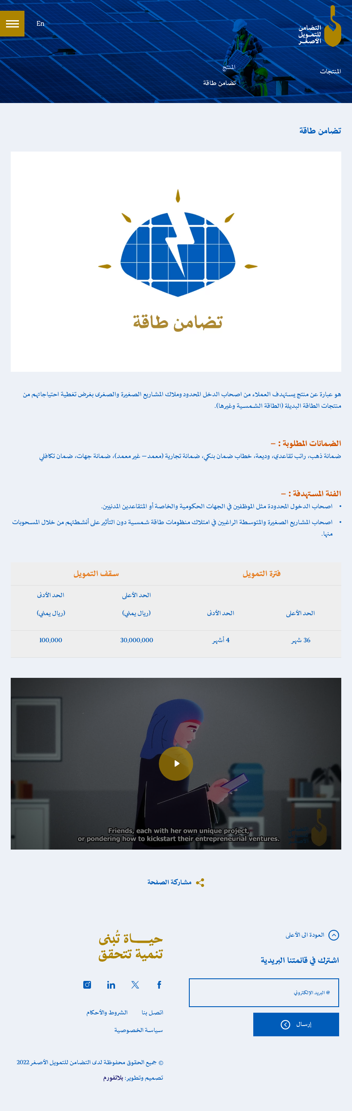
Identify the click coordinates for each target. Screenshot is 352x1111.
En (40, 24)
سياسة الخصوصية (139, 1030)
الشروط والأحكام (107, 1013)
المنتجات (330, 71)
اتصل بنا (152, 1013)
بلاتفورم (113, 1078)
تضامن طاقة (219, 83)
